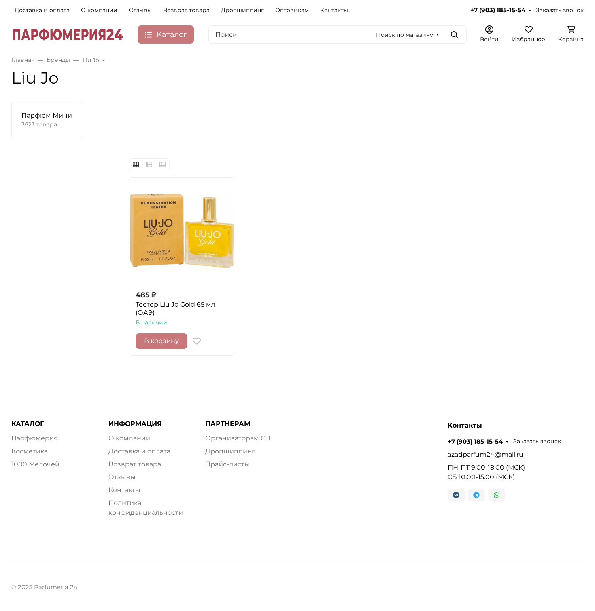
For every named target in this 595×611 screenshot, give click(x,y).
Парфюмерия (34, 438)
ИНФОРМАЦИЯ (135, 424)
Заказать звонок (560, 10)
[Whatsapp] (496, 495)
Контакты (334, 10)
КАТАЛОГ (27, 424)
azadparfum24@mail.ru (485, 454)
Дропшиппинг (242, 10)
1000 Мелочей (35, 464)
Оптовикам (292, 10)
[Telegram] (476, 495)
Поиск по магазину (404, 34)
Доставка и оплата (42, 10)
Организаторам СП (237, 438)
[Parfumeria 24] (68, 34)
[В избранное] (197, 341)
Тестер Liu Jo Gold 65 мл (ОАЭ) (175, 308)
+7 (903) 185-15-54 (497, 10)
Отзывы (140, 10)
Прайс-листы (227, 464)
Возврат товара (186, 10)
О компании (99, 10)
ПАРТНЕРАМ (227, 424)
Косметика (29, 451)
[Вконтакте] (456, 495)
